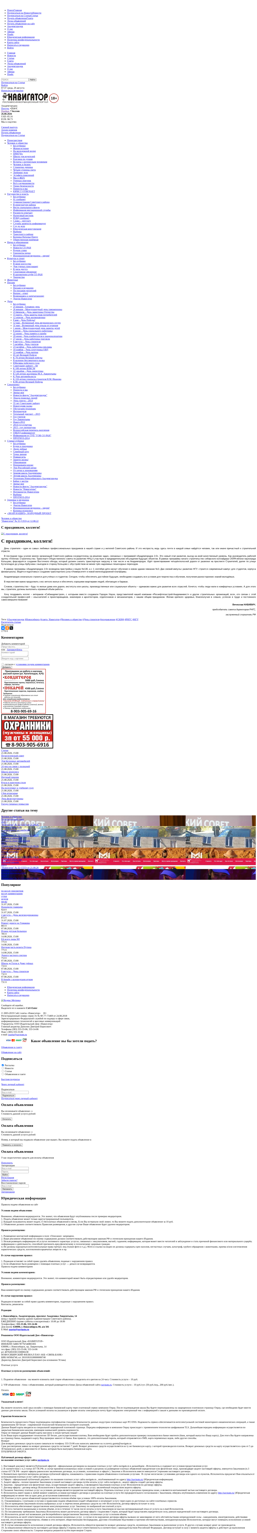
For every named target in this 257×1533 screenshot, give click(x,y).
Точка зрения (19, 454)
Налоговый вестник (23, 215)
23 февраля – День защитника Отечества (33, 312)
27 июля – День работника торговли (31, 339)
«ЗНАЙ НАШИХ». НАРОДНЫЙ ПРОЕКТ (29, 513)
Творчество (19, 277)
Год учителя (19, 416)
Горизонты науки (22, 253)
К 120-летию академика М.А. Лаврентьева (34, 374)
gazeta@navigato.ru (17, 1034)
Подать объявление (17, 18)
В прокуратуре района (24, 204)
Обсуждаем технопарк (24, 408)
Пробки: (5, 111)
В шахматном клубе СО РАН (28, 274)
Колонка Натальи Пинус (25, 237)
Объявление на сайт (11, 1052)
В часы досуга (20, 269)
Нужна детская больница (14, 931)
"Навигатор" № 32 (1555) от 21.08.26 (20, 824)
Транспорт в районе (23, 234)
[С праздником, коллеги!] (14, 533)
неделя (4, 899)
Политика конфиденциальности (23, 39)
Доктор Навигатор (22, 298)
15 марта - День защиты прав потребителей (35, 314)
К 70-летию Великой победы (27, 357)
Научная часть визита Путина (16, 947)
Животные (12, 280)
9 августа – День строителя (27, 341)
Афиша (10, 31)
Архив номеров (9, 130)
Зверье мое (18, 392)
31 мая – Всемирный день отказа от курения (35, 325)
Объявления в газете (15, 1074)
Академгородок (15, 26)
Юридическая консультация (27, 229)
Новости (37, 13)
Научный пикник (10, 777)
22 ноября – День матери (25, 352)
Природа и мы (20, 188)
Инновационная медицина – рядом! (31, 255)
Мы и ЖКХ (19, 178)
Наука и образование (17, 242)
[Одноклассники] (7, 628)
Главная (18, 10)
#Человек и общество (71, 619)
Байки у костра (20, 481)
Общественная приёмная (25, 239)
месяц (4, 901)
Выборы (17, 231)
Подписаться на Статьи (19, 15)
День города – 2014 (23, 400)
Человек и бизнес (22, 164)
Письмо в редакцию (23, 288)
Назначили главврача (12, 907)
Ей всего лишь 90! (10, 939)
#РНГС (128, 619)
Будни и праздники (23, 446)
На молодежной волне (24, 151)
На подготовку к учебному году (17, 788)
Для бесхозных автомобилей (15, 761)
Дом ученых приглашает (25, 266)
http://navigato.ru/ (135, 1479)
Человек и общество (17, 143)
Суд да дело (19, 226)
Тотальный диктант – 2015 (26, 414)
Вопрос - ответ (20, 293)
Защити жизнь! (20, 459)
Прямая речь (19, 457)
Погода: (5, 108)
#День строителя (91, 619)
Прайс (10, 34)
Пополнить (7, 1163)
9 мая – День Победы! (24, 320)
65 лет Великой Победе (25, 355)
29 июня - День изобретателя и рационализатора (37, 336)
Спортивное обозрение (25, 272)
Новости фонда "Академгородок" (30, 395)
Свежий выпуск (9, 127)
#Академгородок (15, 619)
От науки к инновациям (25, 470)
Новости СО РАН (22, 247)
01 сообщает (19, 199)
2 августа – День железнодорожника (19, 915)
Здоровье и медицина (18, 500)
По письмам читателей (24, 290)
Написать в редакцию (18, 45)
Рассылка (9, 1065)
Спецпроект (13, 384)
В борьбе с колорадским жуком (17, 979)
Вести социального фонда (26, 207)
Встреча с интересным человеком (30, 162)
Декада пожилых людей (25, 398)
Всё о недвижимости (23, 183)
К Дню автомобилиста (24, 376)
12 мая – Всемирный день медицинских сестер (37, 323)
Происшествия (14, 140)
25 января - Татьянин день (26, 306)
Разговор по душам (23, 159)
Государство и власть (18, 194)
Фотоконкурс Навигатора (26, 492)
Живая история (21, 148)
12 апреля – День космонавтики (29, 317)
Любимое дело (20, 172)
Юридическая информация (21, 37)
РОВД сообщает (21, 218)
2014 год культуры (22, 424)
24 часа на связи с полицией (15, 766)
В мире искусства (22, 264)
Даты (9, 301)
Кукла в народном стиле (13, 782)
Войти (10, 48)
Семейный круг (21, 451)
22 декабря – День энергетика (28, 371)
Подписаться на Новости (20, 13)
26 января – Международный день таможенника (37, 309)
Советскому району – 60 (25, 365)
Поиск (10, 10)
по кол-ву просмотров (12, 891)
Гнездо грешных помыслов (15, 804)
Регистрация (7, 1177)
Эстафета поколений (23, 175)
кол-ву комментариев (12, 893)
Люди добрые (20, 449)
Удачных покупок (22, 180)
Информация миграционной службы (32, 210)
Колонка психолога (23, 510)
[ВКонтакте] (3, 628)
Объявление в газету (11, 1047)
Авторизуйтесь (14, 649)
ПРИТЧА (18, 153)
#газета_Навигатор (50, 619)
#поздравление (107, 619)
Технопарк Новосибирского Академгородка (35, 478)
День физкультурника (12, 798)
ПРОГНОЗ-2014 (21, 438)
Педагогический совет (12, 755)
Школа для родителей (24, 156)
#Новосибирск (32, 619)
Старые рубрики (15, 441)
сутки (4, 896)
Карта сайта (13, 42)
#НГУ (135, 619)
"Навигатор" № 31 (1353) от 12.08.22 (20, 521)
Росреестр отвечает (23, 213)
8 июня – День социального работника (33, 331)
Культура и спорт (16, 258)
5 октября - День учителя (25, 344)
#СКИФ (120, 619)
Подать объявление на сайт (21, 23)
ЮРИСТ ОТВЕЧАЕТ (24, 191)
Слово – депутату (22, 221)
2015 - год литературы (24, 427)
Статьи (34, 15)
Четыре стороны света (24, 170)
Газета (30, 18)
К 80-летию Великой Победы (28, 382)
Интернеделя (19, 411)
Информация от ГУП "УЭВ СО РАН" (32, 435)
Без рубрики (19, 145)
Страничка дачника (23, 167)
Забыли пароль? (9, 1180)
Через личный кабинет (12, 1084)
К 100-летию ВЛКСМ (24, 368)
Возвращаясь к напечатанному (28, 296)
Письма (11, 282)
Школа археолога (10, 772)
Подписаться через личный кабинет (19, 1098)
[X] (11, 628)
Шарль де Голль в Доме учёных (17, 963)
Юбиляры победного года (26, 363)
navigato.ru (106, 1384)
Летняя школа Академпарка (27, 475)
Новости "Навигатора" (24, 489)
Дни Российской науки (24, 467)
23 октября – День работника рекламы (32, 347)
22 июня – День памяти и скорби (29, 333)
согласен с (27, 664)
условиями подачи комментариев (33, 664)
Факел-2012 (19, 422)
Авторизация (8, 1192)
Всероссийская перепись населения (31, 430)
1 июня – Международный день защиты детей (36, 328)
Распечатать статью (11, 622)
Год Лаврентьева (21, 419)
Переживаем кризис (23, 465)
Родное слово (20, 250)
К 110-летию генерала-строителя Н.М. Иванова (37, 379)
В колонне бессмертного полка (29, 360)
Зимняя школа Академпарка (27, 473)
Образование (19, 462)
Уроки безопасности (23, 186)
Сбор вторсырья (9, 793)
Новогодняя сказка (22, 406)
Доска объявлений (16, 21)
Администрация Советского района (31, 202)
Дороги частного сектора (14, 955)
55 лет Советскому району (26, 403)
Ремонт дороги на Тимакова (15, 923)
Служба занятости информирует (29, 223)
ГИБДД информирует (24, 433)
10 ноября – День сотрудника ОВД (30, 349)
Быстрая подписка (10, 1079)
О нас (10, 29)
